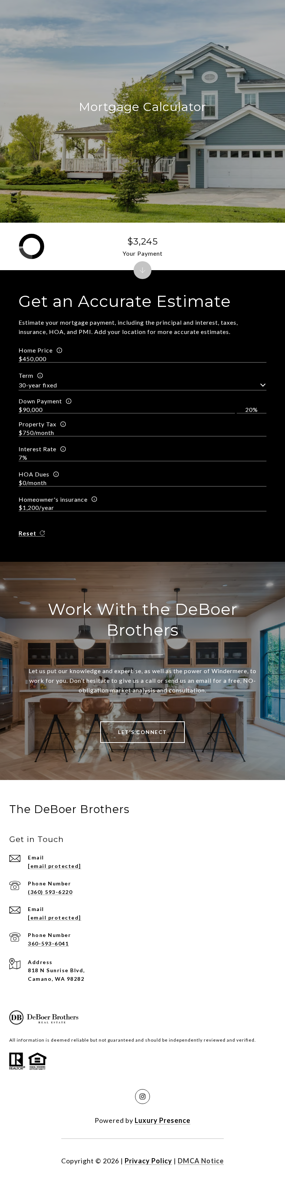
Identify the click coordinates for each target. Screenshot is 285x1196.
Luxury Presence (162, 1120)
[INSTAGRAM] (142, 1096)
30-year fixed (38, 385)
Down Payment (40, 400)
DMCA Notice (201, 1161)
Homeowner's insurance (53, 499)
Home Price (36, 350)
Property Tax (37, 423)
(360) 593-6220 (50, 892)
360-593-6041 (48, 943)
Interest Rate (37, 448)
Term (26, 375)
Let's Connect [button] (142, 732)
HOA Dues (34, 474)
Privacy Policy (148, 1161)
